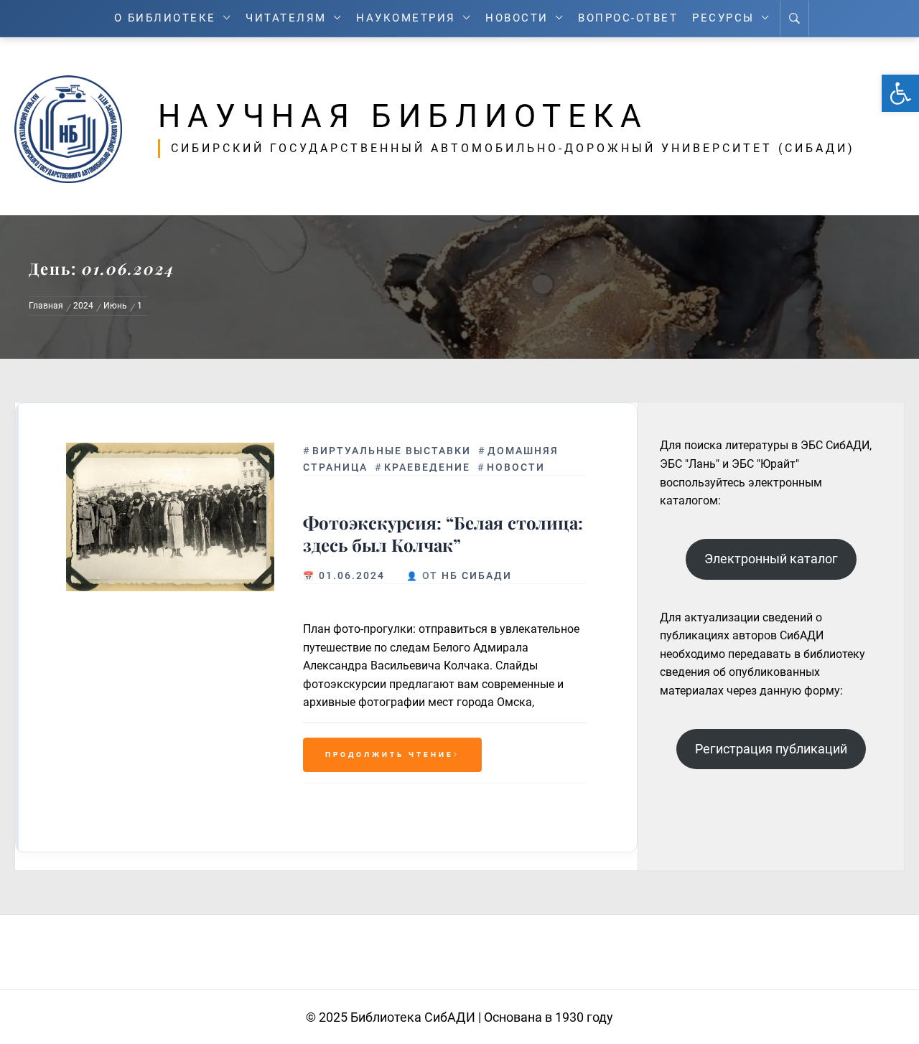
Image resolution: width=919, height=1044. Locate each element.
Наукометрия (406, 18)
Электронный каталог (771, 558)
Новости (517, 18)
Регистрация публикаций (771, 748)
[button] (900, 93)
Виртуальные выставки (391, 450)
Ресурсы (723, 18)
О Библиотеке (165, 18)
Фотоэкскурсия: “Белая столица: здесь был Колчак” (443, 534)
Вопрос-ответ (628, 18)
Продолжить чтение (389, 754)
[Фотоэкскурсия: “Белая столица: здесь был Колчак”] (170, 517)
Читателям (286, 18)
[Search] (794, 18)
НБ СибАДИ (477, 575)
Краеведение (427, 467)
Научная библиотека (403, 116)
